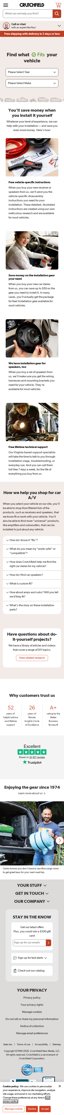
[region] (32, 840)
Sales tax (7, 1044)
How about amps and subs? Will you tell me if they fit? (34, 594)
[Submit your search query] (57, 13)
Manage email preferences (32, 1033)
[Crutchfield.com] (32, 5)
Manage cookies (32, 1012)
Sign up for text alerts (31, 958)
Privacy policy (32, 997)
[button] (59, 840)
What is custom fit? (21, 583)
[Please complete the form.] (48, 942)
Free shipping (32, 33)
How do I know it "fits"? (24, 540)
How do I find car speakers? (26, 575)
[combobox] (32, 13)
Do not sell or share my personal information (32, 1019)
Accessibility (41, 1044)
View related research (32, 658)
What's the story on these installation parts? (32, 607)
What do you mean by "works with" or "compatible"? (32, 551)
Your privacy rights (32, 1005)
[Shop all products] (6, 5)
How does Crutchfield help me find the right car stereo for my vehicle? (33, 564)
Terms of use (23, 1044)
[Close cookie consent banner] (59, 1086)
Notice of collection (32, 1026)
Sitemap (56, 1044)
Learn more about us (30, 793)
